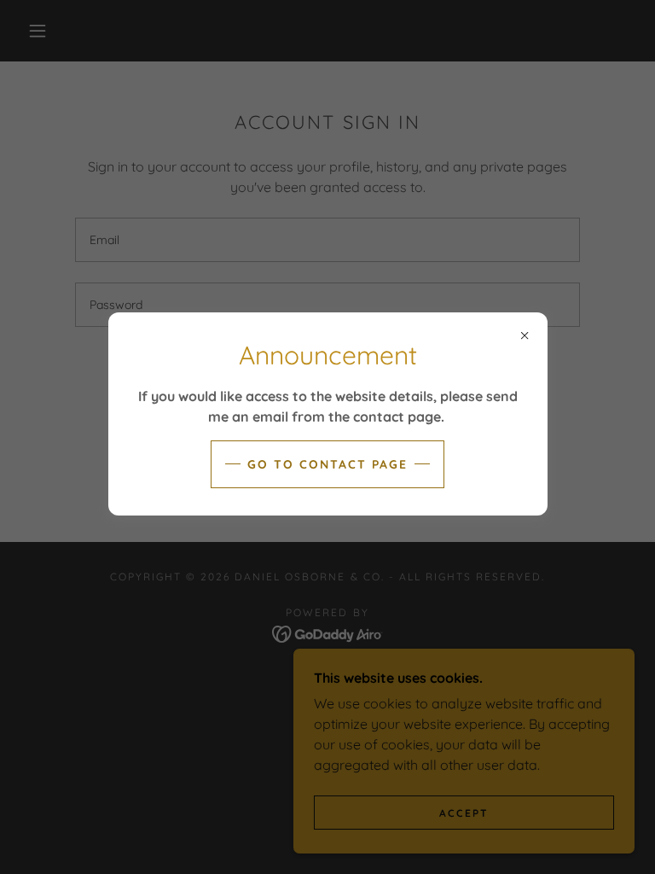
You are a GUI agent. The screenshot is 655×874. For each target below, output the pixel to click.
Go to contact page (327, 464)
